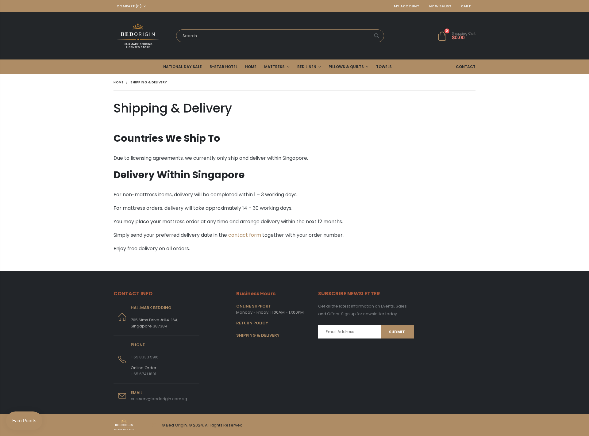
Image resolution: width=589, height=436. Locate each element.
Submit (397, 332)
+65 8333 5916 (145, 357)
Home (118, 82)
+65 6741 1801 (143, 374)
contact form (244, 235)
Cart (466, 6)
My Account (406, 6)
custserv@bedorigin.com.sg (159, 399)
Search (377, 36)
